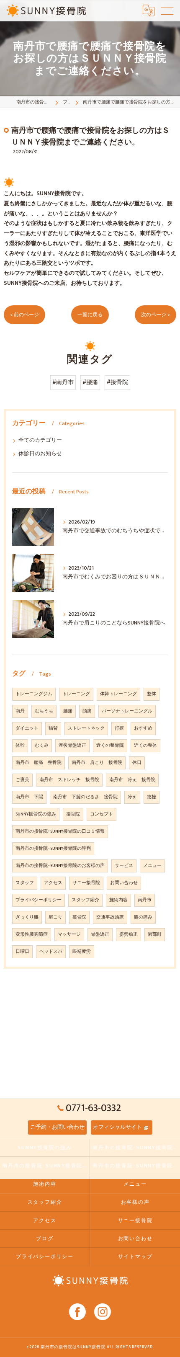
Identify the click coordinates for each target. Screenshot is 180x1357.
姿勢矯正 (128, 934)
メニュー (152, 865)
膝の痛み (143, 917)
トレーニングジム (33, 694)
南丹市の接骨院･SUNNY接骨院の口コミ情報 (60, 831)
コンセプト (101, 814)
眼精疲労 (81, 951)
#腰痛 (90, 382)
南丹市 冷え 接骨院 (132, 780)
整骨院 (79, 917)
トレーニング (76, 694)
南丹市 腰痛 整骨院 (38, 762)
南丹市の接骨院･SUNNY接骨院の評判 (53, 848)
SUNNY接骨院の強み (35, 814)
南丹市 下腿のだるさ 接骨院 (85, 797)
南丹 (20, 711)
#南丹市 (63, 382)
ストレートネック (86, 728)
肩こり (55, 917)
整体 (151, 694)
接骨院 (73, 814)
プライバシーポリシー (38, 900)
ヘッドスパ (50, 951)
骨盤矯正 (100, 934)
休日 (136, 762)
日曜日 (22, 951)
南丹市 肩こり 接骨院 (97, 762)
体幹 (20, 745)
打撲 (119, 728)
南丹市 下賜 (29, 797)
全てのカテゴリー (40, 440)
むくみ (42, 745)
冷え (132, 797)
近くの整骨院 (110, 745)
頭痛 (87, 711)
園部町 (155, 934)
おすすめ (143, 728)
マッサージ (69, 934)
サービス (124, 865)
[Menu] (167, 10)
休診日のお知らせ (40, 453)
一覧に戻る (90, 314)
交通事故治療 (110, 917)
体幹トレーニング (118, 694)
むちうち (44, 711)
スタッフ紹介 (85, 900)
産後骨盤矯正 (72, 745)
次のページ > (155, 314)
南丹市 (145, 900)
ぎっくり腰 (27, 917)
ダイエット (27, 728)
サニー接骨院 (86, 883)
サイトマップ (135, 1257)
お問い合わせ (124, 883)
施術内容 (118, 900)
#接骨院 (117, 382)
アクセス (53, 883)
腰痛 (67, 711)
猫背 (53, 728)
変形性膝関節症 (31, 934)
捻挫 (151, 797)
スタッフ (24, 883)
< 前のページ (24, 314)
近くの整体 (145, 745)
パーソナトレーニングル (127, 711)
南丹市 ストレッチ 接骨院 (69, 780)
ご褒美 (22, 780)
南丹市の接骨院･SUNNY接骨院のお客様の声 (60, 865)
